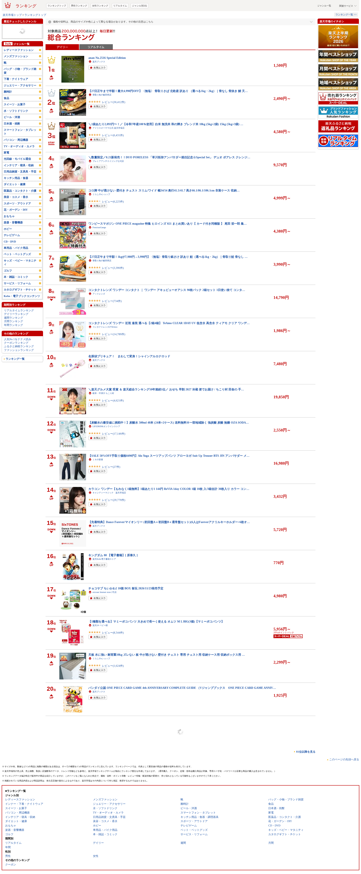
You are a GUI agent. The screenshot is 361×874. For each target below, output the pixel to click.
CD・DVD (10, 258)
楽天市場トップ (12, 31)
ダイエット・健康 (14, 200)
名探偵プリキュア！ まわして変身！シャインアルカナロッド (129, 373)
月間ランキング (13, 338)
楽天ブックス (99, 78)
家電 (6, 169)
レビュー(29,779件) (113, 516)
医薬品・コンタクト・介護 (20, 207)
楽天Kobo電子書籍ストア (104, 576)
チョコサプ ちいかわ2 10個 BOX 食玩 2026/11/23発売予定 (125, 605)
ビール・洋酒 (12, 133)
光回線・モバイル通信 (17, 175)
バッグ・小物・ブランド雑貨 (20, 87)
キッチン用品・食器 (16, 194)
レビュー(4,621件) (113, 417)
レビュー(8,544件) (113, 649)
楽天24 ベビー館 (100, 642)
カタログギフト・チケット (20, 306)
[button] (267, 9)
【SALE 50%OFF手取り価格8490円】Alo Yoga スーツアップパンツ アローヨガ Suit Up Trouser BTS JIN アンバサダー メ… (168, 472)
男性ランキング (79, 22)
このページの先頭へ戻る (344, 776)
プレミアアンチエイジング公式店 (108, 178)
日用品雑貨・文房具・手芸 (20, 188)
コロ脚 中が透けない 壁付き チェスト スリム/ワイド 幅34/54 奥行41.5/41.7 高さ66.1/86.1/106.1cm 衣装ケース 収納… (164, 207)
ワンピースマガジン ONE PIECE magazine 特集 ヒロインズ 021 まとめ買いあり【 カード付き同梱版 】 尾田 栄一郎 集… (167, 240)
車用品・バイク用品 (16, 264)
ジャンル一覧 (324, 22)
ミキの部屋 (98, 476)
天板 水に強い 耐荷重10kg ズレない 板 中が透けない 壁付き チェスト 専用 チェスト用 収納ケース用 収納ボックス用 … (166, 671)
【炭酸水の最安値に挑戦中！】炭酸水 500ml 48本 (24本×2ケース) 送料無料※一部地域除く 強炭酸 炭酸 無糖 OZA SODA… (168, 439)
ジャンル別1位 (139, 22)
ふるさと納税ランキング (19, 363)
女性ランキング (100, 22)
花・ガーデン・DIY (16, 226)
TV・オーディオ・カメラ (19, 163)
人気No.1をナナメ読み (17, 355)
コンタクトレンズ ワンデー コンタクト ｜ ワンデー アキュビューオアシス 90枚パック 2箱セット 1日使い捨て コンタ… (166, 306)
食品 (6, 114)
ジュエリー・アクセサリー (20, 102)
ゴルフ (8, 287)
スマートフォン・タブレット (20, 148)
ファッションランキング (19, 366)
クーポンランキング (16, 359)
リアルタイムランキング (19, 327)
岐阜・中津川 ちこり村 (103, 410)
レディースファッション (19, 66)
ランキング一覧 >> (346, 31)
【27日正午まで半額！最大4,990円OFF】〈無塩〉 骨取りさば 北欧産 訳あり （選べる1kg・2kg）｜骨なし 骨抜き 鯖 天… (168, 107)
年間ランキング (13, 341)
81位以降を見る (305, 768)
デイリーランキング (16, 330)
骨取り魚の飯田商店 (102, 111)
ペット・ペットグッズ (17, 270)
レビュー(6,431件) (113, 151)
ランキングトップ (57, 22)
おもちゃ (9, 232)
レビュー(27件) (111, 483)
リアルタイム (120, 22)
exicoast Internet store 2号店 (105, 609)
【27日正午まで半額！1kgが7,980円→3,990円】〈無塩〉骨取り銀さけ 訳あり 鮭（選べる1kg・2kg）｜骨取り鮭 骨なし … (168, 273)
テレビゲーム (12, 251)
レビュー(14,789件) (113, 350)
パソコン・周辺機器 (16, 156)
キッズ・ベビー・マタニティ (20, 279)
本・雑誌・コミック (16, 293)
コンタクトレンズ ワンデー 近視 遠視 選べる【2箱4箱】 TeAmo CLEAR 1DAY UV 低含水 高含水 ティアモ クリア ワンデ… (169, 339)
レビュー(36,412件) (113, 118)
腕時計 (8, 108)
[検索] (241, 9)
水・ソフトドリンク (16, 127)
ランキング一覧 (15, 375)
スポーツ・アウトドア (17, 220)
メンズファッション (16, 72)
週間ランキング (13, 334)
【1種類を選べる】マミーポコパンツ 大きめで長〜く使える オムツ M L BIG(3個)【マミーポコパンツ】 (156, 638)
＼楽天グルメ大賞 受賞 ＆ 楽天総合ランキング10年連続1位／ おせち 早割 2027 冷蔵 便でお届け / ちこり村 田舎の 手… (166, 406)
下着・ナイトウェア (16, 95)
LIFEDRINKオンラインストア (106, 443)
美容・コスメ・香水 (16, 213)
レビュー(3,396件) (113, 284)
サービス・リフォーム (17, 300)
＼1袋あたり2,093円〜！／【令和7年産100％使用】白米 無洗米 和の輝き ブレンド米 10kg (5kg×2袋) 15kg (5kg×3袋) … (165, 140)
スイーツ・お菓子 (14, 121)
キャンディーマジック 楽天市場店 (109, 509)
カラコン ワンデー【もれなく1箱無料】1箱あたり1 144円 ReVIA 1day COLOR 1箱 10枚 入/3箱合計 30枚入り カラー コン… (168, 505)
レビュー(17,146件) (113, 450)
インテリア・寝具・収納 (19, 182)
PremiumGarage (99, 244)
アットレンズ (99, 310)
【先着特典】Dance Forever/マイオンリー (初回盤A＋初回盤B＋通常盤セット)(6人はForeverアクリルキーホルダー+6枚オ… (169, 538)
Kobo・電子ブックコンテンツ (22, 312)
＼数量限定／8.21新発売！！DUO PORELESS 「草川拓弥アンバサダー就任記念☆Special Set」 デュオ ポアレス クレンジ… (169, 174)
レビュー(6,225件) (113, 218)
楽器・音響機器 (13, 239)
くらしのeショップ (101, 211)
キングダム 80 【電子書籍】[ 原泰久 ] (113, 571)
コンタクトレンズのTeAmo (105, 343)
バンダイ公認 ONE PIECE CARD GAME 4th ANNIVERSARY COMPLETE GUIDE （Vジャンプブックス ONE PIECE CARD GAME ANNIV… (182, 704)
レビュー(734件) (112, 317)
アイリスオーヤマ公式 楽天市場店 (109, 144)
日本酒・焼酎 (12, 140)
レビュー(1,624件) (113, 682)
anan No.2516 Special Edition (107, 74)
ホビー (8, 245)
